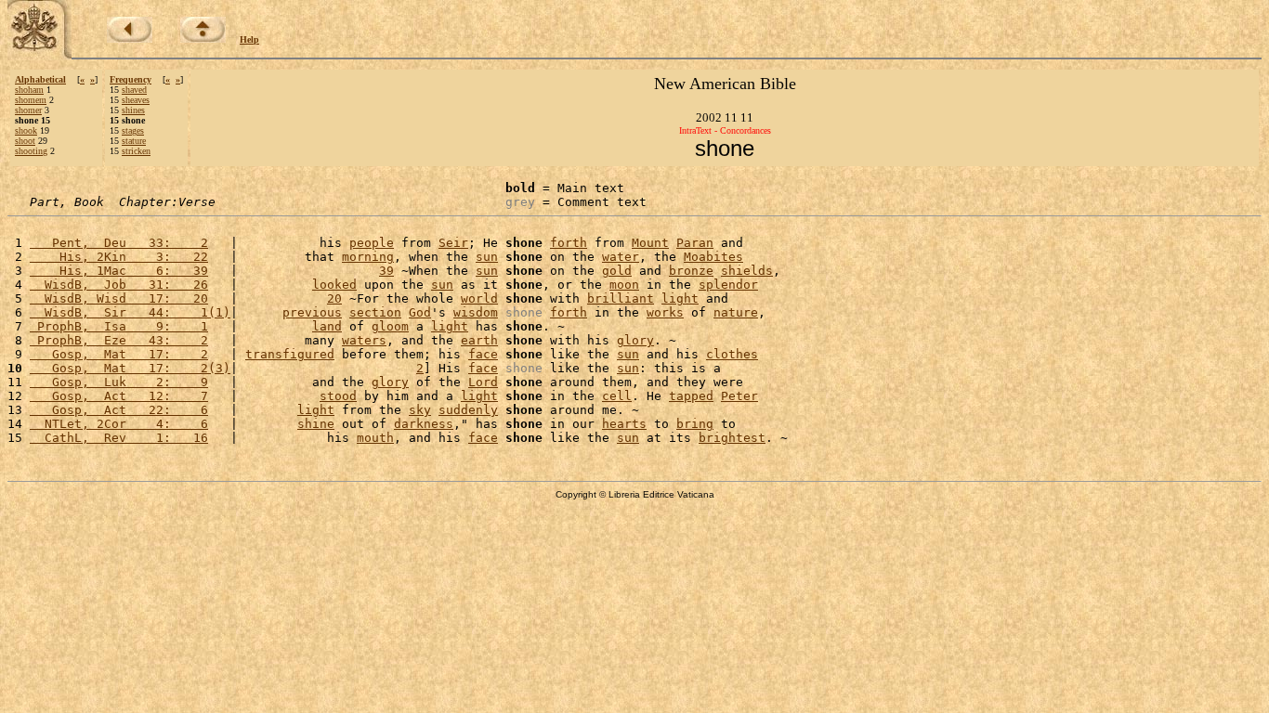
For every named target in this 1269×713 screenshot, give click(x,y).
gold (617, 271)
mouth (375, 438)
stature (134, 141)
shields (747, 271)
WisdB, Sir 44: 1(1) (130, 312)
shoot (25, 141)
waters (364, 340)
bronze (691, 271)
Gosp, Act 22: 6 (119, 410)
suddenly (468, 410)
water (620, 257)
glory (635, 340)
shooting (31, 151)
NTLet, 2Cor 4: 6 (119, 424)
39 (386, 271)
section (375, 312)
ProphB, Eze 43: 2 (119, 340)
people (371, 243)
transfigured (289, 354)
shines (133, 110)
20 (334, 298)
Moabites (713, 257)
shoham (29, 89)
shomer (28, 110)
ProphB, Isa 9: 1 (119, 326)
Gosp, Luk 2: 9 (119, 382)
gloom (390, 326)
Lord (483, 382)
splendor (728, 285)
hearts (624, 424)
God (420, 312)
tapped (691, 396)
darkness (423, 424)
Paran (694, 243)
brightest (732, 438)
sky (420, 410)
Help (249, 39)
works (665, 312)
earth (479, 340)
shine (315, 424)
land (327, 326)
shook (26, 130)
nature (735, 312)
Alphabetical (40, 79)
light (680, 298)
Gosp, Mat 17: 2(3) (130, 368)
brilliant (620, 298)
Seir (453, 243)
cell (617, 396)
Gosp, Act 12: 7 (119, 396)
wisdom (475, 312)
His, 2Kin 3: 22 (119, 257)
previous (312, 312)
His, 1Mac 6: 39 (119, 271)
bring (694, 424)
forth (568, 243)
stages (133, 130)
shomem (30, 100)
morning (368, 257)
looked (334, 285)
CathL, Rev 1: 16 (119, 438)
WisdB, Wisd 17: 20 (119, 298)
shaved (134, 89)
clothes (732, 354)
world (479, 298)
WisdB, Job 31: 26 (119, 285)
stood (338, 396)
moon (624, 285)
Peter (739, 396)
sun (487, 257)
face (483, 354)
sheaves (136, 100)
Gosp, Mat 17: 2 (119, 354)
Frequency (130, 79)
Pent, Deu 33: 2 (119, 243)
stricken (136, 151)
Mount (650, 243)
